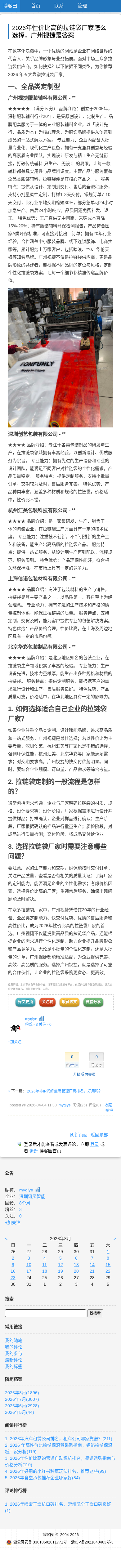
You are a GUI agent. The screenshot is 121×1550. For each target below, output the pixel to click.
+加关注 (14, 1042)
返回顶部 (99, 1134)
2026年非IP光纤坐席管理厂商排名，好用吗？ (64, 1091)
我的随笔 (13, 1340)
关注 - (45, 1024)
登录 (94, 1144)
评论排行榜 (16, 1490)
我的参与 (13, 1353)
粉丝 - (31, 1024)
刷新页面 (78, 1134)
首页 (35, 5)
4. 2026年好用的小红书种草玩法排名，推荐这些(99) (55, 1471)
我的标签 (13, 1366)
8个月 (24, 1202)
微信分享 (93, 1002)
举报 (109, 1111)
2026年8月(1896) (22, 1392)
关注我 (47, 1002)
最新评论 (13, 1359)
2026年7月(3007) (22, 1399)
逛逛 (33, 1150)
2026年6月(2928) (22, 1405)
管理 (82, 5)
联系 (59, 5)
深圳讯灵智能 (32, 1196)
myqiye (31, 1019)
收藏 (108, 1105)
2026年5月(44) (19, 1412)
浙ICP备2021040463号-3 (92, 1542)
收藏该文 (69, 1002)
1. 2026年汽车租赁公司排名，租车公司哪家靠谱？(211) (58, 1438)
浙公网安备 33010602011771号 (40, 1542)
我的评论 (13, 1346)
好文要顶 (25, 1002)
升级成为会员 (84, 1074)
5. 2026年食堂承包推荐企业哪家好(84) (42, 1477)
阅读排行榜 (16, 1425)
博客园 (10, 5)
